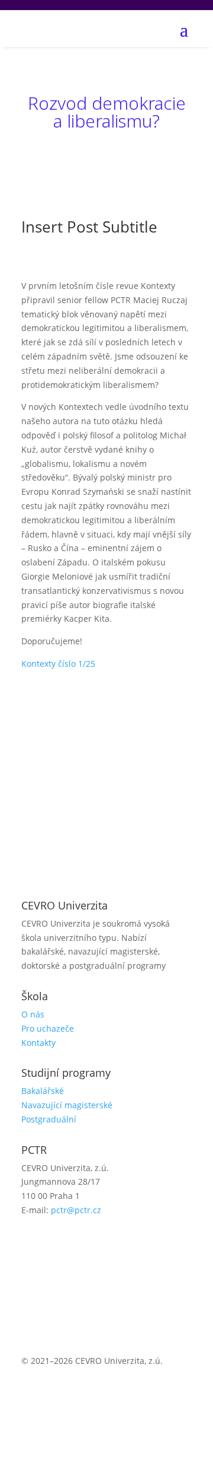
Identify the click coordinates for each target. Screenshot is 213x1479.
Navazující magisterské (66, 1105)
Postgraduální (48, 1119)
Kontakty (38, 1042)
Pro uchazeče (47, 1028)
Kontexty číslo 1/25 (58, 663)
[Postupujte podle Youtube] (78, 1244)
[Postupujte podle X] (54, 1244)
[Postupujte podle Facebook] (30, 1244)
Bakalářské (42, 1090)
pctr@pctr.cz (76, 1210)
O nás (32, 1014)
